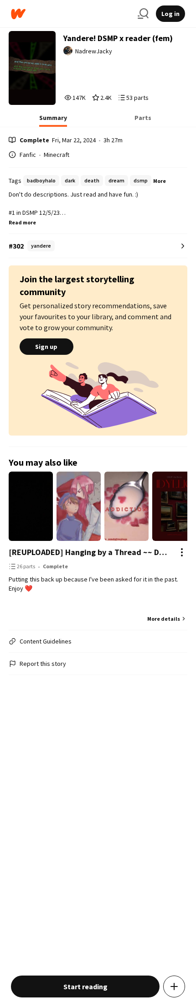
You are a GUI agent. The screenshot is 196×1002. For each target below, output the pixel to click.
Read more (22, 222)
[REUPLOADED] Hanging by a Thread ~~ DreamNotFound (89, 552)
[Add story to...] (174, 986)
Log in (170, 14)
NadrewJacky (93, 51)
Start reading (85, 986)
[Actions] (181, 552)
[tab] (53, 120)
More (159, 180)
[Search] (143, 13)
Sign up (46, 347)
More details (163, 618)
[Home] (70, 14)
